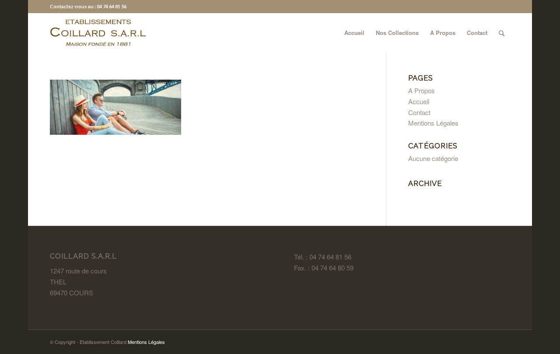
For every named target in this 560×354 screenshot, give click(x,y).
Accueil (418, 101)
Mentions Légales (433, 122)
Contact (419, 112)
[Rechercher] (501, 33)
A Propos (421, 90)
